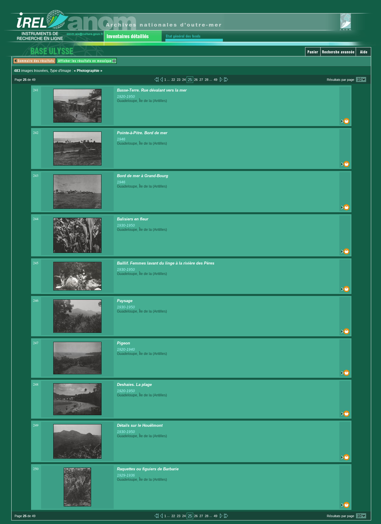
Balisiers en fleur (132, 219)
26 (196, 79)
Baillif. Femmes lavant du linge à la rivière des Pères (165, 263)
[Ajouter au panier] (344, 121)
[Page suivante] (220, 79)
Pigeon (123, 343)
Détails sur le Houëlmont (140, 425)
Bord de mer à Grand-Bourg (142, 176)
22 (173, 79)
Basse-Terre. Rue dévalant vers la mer (152, 90)
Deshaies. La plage (134, 384)
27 (201, 79)
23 (178, 79)
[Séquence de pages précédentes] (156, 79)
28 (206, 79)
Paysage (124, 301)
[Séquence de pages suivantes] (226, 79)
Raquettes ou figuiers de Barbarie (148, 469)
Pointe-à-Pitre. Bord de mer (142, 133)
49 (215, 79)
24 (184, 79)
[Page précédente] (161, 79)
